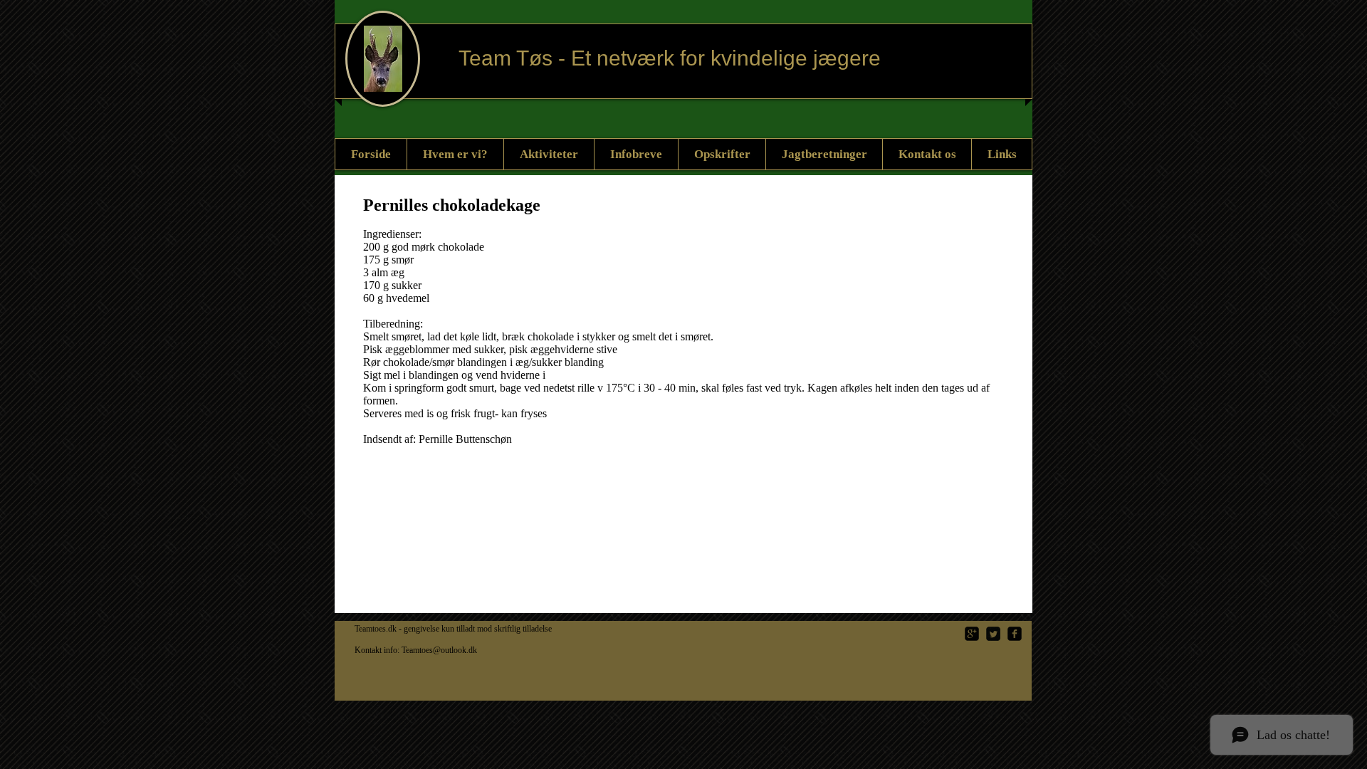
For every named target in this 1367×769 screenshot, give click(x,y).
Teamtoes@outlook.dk (439, 650)
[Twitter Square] (993, 634)
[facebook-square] (1014, 634)
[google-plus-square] (972, 634)
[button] (721, 154)
